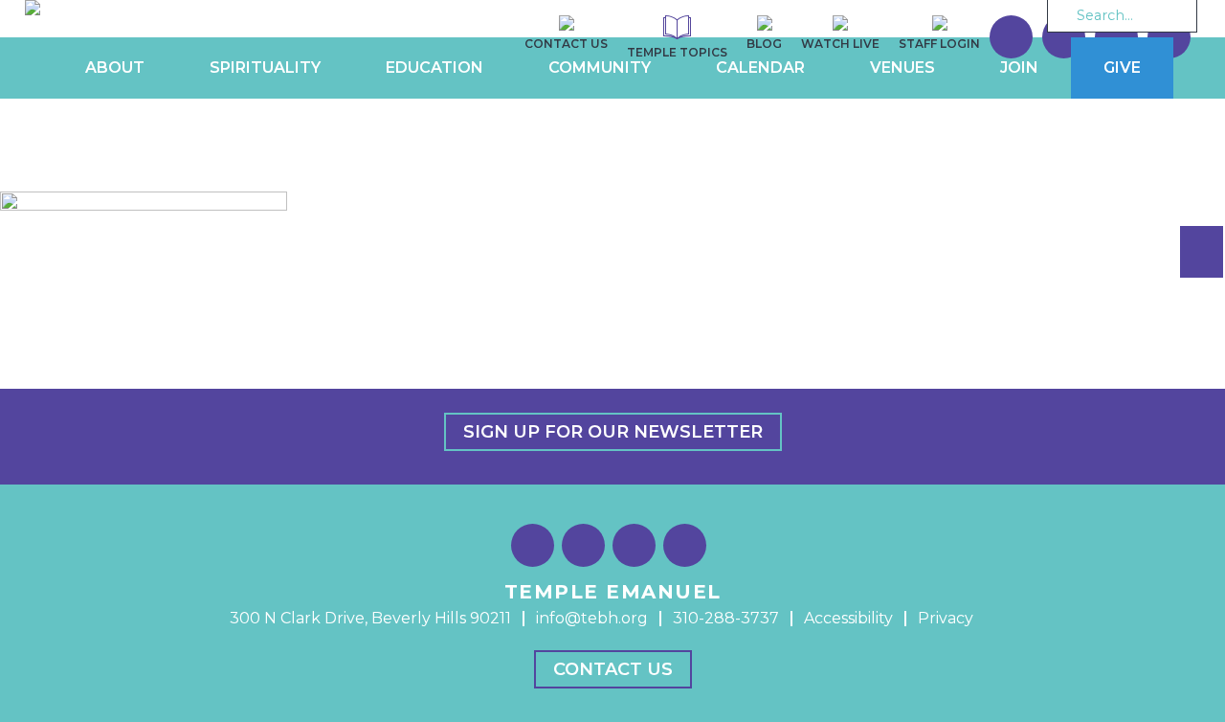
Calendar (760, 67)
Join (1019, 67)
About (115, 67)
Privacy (945, 618)
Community (599, 67)
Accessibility (848, 618)
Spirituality (265, 67)
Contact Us (613, 669)
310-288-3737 (726, 618)
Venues (902, 67)
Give (1122, 67)
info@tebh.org (592, 618)
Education (434, 67)
